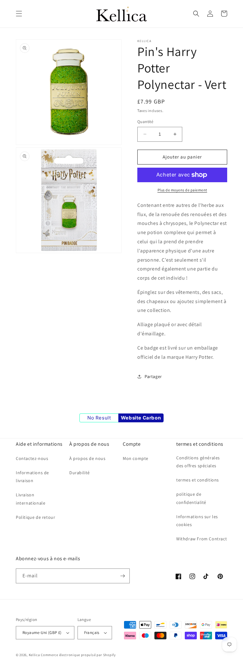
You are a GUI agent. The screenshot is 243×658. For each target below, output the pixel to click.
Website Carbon (141, 418)
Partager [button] (153, 376)
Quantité (145, 121)
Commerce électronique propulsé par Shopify (78, 655)
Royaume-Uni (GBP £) (42, 632)
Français (91, 632)
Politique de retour (35, 517)
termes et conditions (197, 480)
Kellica (34, 655)
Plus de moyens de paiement (182, 190)
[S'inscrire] (122, 575)
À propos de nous (87, 458)
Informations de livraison (32, 476)
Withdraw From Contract (201, 539)
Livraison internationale (30, 499)
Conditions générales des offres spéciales (198, 462)
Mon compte (135, 458)
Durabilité (79, 472)
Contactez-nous (32, 458)
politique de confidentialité (191, 498)
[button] (19, 14)
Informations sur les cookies (197, 520)
